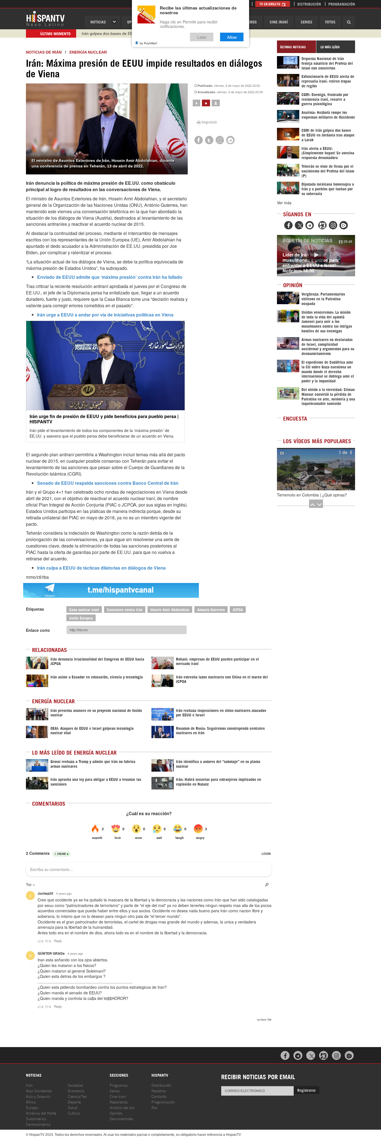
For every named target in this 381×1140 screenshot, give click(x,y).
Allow (232, 37)
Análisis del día (122, 1107)
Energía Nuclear (88, 52)
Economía (76, 1090)
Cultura (74, 1113)
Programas (119, 1085)
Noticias (98, 22)
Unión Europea (81, 618)
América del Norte (41, 1113)
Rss (154, 1107)
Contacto (158, 1096)
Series (306, 22)
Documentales (121, 1118)
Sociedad (75, 1085)
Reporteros (119, 1102)
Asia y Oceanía (38, 1096)
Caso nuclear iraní (84, 609)
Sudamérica (36, 1118)
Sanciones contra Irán (125, 609)
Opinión (116, 1113)
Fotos (330, 22)
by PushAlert (148, 43)
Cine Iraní (279, 22)
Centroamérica (38, 1124)
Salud (72, 1107)
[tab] (296, 46)
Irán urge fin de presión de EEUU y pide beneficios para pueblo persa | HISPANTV (104, 419)
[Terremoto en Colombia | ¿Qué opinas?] (316, 469)
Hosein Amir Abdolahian (169, 609)
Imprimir (209, 122)
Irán (29, 1085)
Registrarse (306, 1090)
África (31, 1102)
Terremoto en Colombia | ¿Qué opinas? (312, 495)
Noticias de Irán (44, 52)
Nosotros (158, 1090)
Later (201, 37)
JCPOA (238, 609)
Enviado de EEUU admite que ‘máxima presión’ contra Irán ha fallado (109, 277)
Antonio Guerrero (211, 609)
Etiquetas (35, 609)
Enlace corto (38, 630)
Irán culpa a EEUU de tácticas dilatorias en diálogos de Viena (101, 568)
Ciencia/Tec (77, 1096)
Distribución (309, 4)
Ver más (284, 202)
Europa (32, 1107)
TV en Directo (270, 4)
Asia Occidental (39, 1090)
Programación (341, 4)
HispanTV (45, 18)
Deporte (74, 1102)
